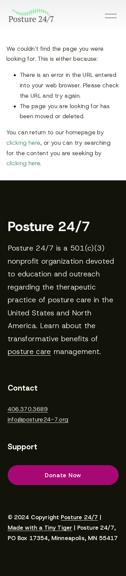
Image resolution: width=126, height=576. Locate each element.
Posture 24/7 (79, 517)
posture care (29, 351)
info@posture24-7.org (38, 419)
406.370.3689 (28, 409)
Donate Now (63, 475)
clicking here (23, 142)
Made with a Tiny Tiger (40, 528)
